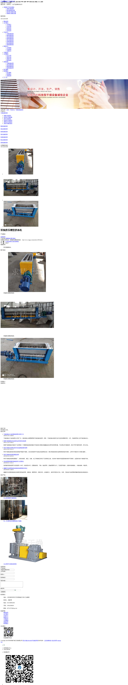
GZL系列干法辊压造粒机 (10, 564)
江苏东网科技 (47, 640)
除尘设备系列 (10, 43)
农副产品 (9, 58)
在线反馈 (9, 75)
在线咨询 (3, 236)
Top (1, 642)
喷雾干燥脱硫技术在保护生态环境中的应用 (15, 441)
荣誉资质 (9, 29)
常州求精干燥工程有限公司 (8, 1)
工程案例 (6, 54)
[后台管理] (54, 640)
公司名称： (4, 571)
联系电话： (4, 577)
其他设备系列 (10, 44)
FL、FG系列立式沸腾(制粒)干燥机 (12, 521)
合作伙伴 (9, 30)
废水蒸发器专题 (11, 10)
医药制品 (9, 60)
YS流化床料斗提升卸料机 (12, 241)
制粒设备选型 (10, 66)
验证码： (3, 588)
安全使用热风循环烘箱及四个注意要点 (14, 461)
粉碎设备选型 (10, 68)
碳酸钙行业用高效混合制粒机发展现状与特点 (15, 468)
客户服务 (6, 69)
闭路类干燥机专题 (11, 13)
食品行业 (9, 57)
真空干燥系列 (7, 118)
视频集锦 (8, 238)
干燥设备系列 (10, 33)
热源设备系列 (10, 41)
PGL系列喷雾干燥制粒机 (10, 498)
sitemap (59, 640)
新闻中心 (6, 46)
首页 (8, 109)
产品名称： (4, 568)
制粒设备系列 (10, 35)
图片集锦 (13, 238)
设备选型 (6, 61)
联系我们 (6, 71)
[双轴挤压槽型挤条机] (27, 291)
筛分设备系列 (10, 40)
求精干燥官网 (10, 8)
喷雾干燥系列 (7, 115)
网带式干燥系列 (8, 121)
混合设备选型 (10, 64)
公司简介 (9, 24)
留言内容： (4, 580)
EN (6, 77)
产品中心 (6, 32)
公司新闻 (9, 47)
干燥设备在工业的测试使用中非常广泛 (14, 434)
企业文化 (9, 27)
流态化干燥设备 (8, 117)
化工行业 (9, 55)
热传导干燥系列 (8, 120)
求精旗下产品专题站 (9, 7)
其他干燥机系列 (8, 123)
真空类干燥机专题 (11, 11)
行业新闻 (9, 49)
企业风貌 (9, 26)
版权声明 (35, 640)
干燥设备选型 (10, 63)
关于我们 (6, 23)
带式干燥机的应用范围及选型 (11, 454)
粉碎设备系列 (10, 38)
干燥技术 (9, 50)
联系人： (3, 574)
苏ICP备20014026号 (28, 640)
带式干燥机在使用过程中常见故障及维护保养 (15, 447)
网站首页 (6, 21)
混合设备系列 (10, 36)
